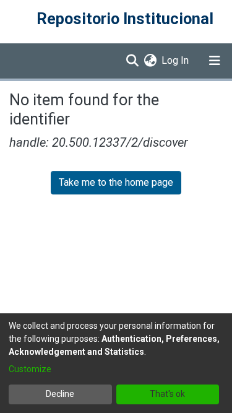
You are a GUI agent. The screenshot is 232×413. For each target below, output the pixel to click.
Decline (60, 394)
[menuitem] (150, 60)
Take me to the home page (116, 182)
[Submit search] (132, 60)
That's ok (167, 394)
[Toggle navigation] (214, 60)
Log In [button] (175, 60)
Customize (30, 369)
